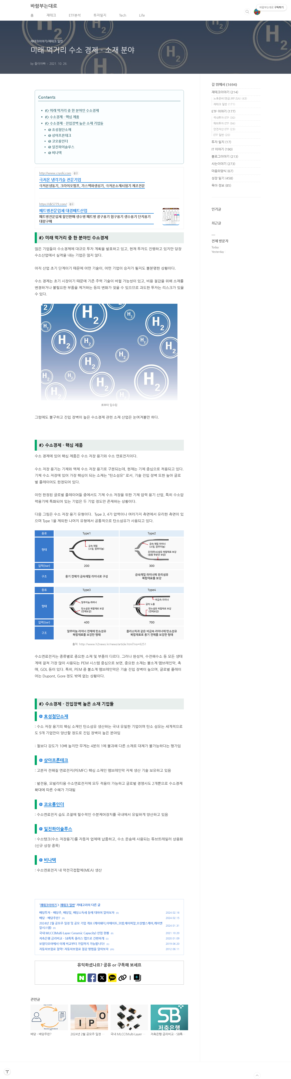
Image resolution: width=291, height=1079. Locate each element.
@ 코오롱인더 (58, 141)
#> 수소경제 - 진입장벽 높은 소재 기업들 (74, 123)
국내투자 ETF (224, 117)
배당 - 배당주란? (49, 918)
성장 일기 (222, 178)
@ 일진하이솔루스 (61, 147)
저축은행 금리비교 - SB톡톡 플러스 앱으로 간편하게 (71, 938)
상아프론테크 (56, 760)
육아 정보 (221, 185)
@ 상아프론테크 (59, 135)
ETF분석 (75, 15)
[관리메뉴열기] (7, 1071)
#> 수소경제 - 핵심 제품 (62, 117)
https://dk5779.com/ (53, 204)
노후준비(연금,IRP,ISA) (230, 98)
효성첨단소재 (56, 716)
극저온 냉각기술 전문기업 (60, 179)
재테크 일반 (67, 905)
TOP (257, 1075)
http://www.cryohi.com (55, 173)
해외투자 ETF (224, 123)
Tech (122, 15)
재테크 (51, 15)
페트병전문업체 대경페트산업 (63, 210)
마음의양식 (222, 171)
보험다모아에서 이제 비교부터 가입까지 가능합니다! (72, 943)
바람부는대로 (43, 6)
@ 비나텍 (55, 153)
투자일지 (100, 15)
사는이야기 (223, 163)
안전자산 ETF (224, 129)
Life (142, 15)
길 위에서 (224, 84)
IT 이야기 (222, 149)
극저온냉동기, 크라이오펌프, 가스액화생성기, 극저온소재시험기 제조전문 (92, 186)
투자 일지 (221, 142)
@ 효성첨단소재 (59, 130)
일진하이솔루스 (58, 828)
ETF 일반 (221, 134)
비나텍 (50, 860)
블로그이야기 (225, 156)
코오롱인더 (54, 804)
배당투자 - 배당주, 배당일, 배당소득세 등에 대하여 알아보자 (76, 912)
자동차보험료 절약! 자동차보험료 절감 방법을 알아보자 (73, 949)
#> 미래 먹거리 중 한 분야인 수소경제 (72, 110)
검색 (247, 12)
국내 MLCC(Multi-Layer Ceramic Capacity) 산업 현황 (74, 933)
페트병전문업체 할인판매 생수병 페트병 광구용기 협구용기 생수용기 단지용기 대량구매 (95, 219)
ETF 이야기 (223, 111)
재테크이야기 (48, 905)
